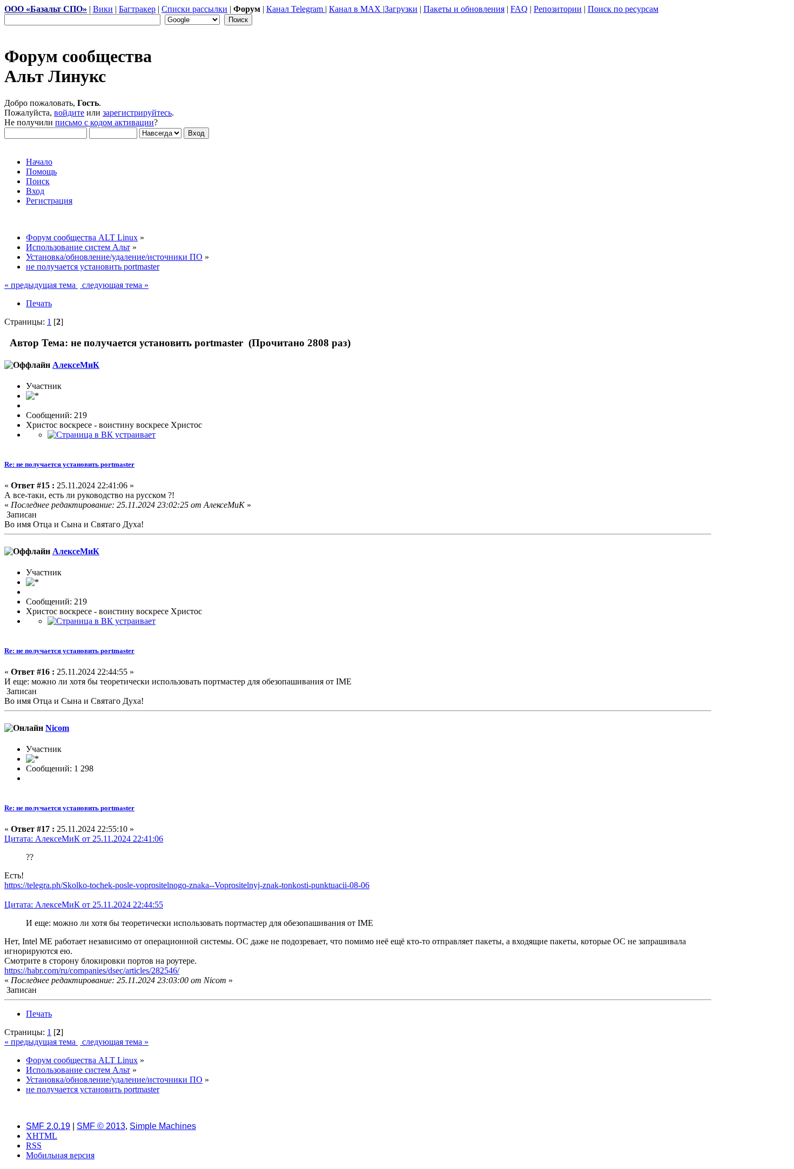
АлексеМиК (75, 364)
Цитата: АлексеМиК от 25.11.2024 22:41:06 (83, 838)
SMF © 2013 (101, 1126)
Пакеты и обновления (463, 9)
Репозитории (558, 9)
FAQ (519, 9)
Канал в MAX (356, 9)
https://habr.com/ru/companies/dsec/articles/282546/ (91, 970)
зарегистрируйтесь (137, 112)
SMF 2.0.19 (48, 1126)
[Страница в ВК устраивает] (102, 434)
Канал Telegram (295, 9)
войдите (69, 112)
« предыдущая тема (41, 285)
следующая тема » (114, 285)
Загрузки (401, 9)
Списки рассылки (194, 9)
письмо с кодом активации (104, 122)
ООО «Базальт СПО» (45, 9)
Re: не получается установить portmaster (69, 464)
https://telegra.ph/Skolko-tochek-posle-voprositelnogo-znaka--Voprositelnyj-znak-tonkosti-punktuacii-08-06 (186, 885)
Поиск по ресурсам (623, 9)
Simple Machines (163, 1126)
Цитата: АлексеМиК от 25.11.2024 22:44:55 (83, 904)
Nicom (57, 728)
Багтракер (137, 9)
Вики (103, 9)
